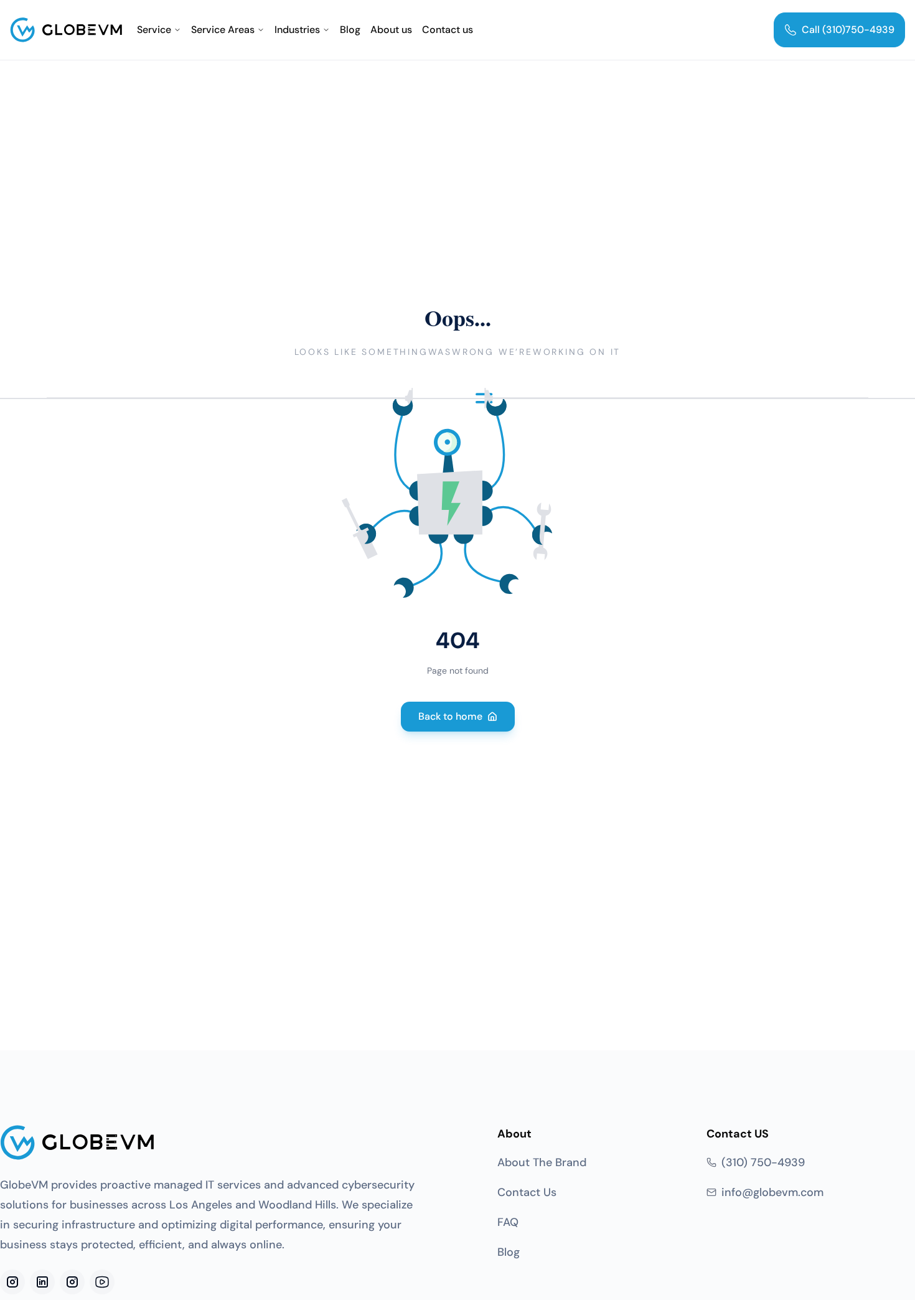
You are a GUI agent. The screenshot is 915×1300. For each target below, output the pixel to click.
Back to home (450, 716)
